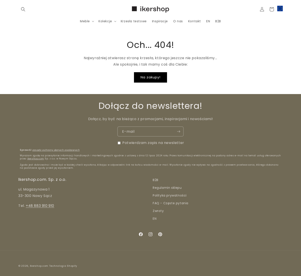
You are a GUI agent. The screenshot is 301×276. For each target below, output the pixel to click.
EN (154, 218)
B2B (155, 180)
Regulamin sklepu (167, 187)
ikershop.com (35, 158)
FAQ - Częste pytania (170, 203)
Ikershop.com (39, 266)
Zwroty (158, 211)
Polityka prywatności (170, 195)
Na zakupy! (150, 77)
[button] (23, 9)
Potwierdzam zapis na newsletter (153, 142)
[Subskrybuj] (178, 131)
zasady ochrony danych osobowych (56, 150)
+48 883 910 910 (40, 205)
